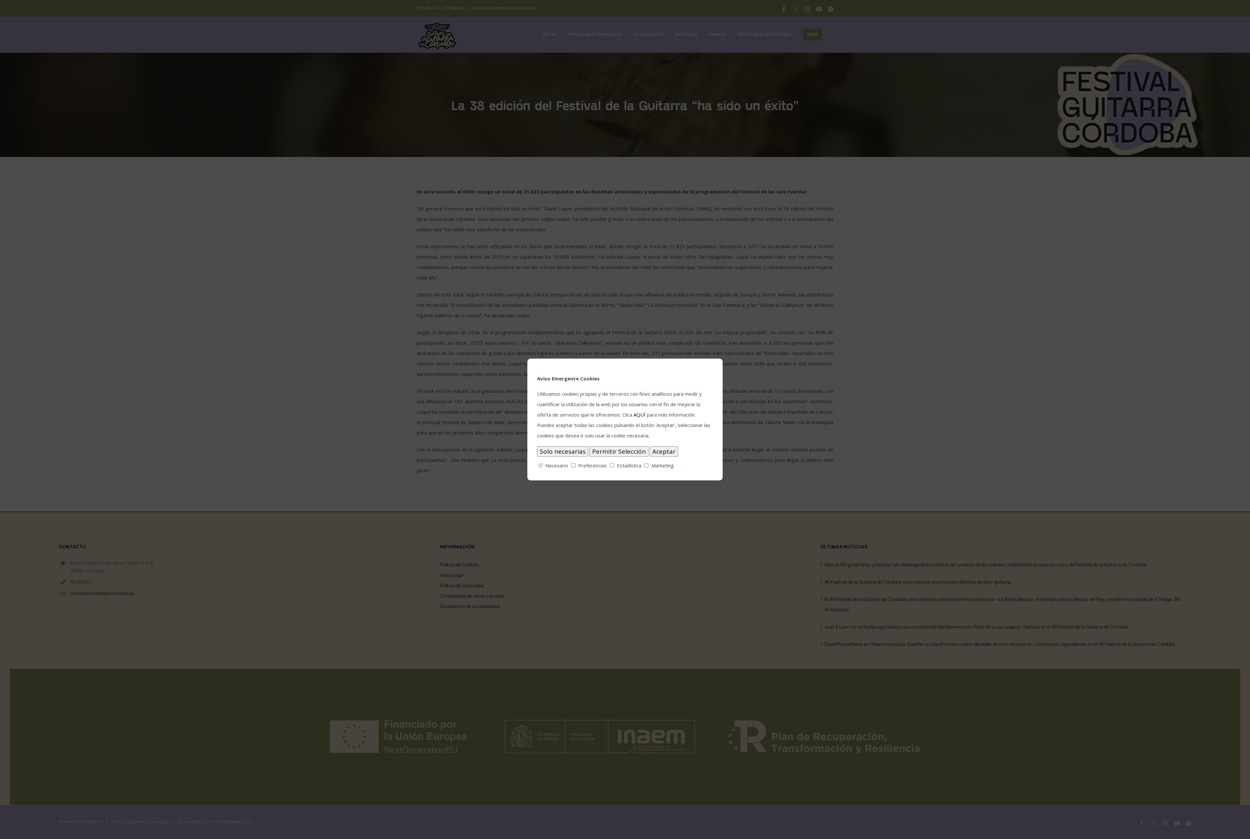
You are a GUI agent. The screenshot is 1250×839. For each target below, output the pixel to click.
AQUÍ (639, 414)
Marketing (662, 465)
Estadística (629, 465)
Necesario (556, 465)
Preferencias (592, 465)
